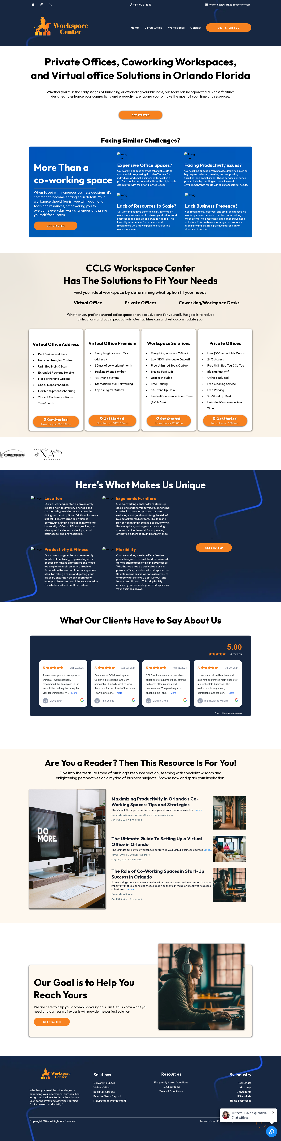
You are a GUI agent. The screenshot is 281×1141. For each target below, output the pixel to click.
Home (135, 27)
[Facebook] (33, 4)
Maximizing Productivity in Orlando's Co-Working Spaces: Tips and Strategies (155, 801)
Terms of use (207, 1121)
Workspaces (176, 27)
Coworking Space (104, 1083)
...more (198, 810)
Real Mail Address (104, 1092)
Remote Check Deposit (107, 1096)
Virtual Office (153, 27)
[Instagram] (41, 4)
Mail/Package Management (109, 1100)
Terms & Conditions (171, 1091)
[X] (50, 4)
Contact (195, 27)
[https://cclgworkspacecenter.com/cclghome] (61, 27)
